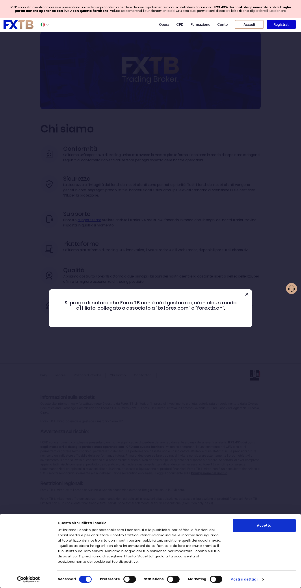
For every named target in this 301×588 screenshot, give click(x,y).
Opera (164, 24)
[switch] (129, 579)
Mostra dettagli (244, 579)
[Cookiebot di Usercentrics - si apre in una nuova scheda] (28, 579)
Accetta (264, 525)
